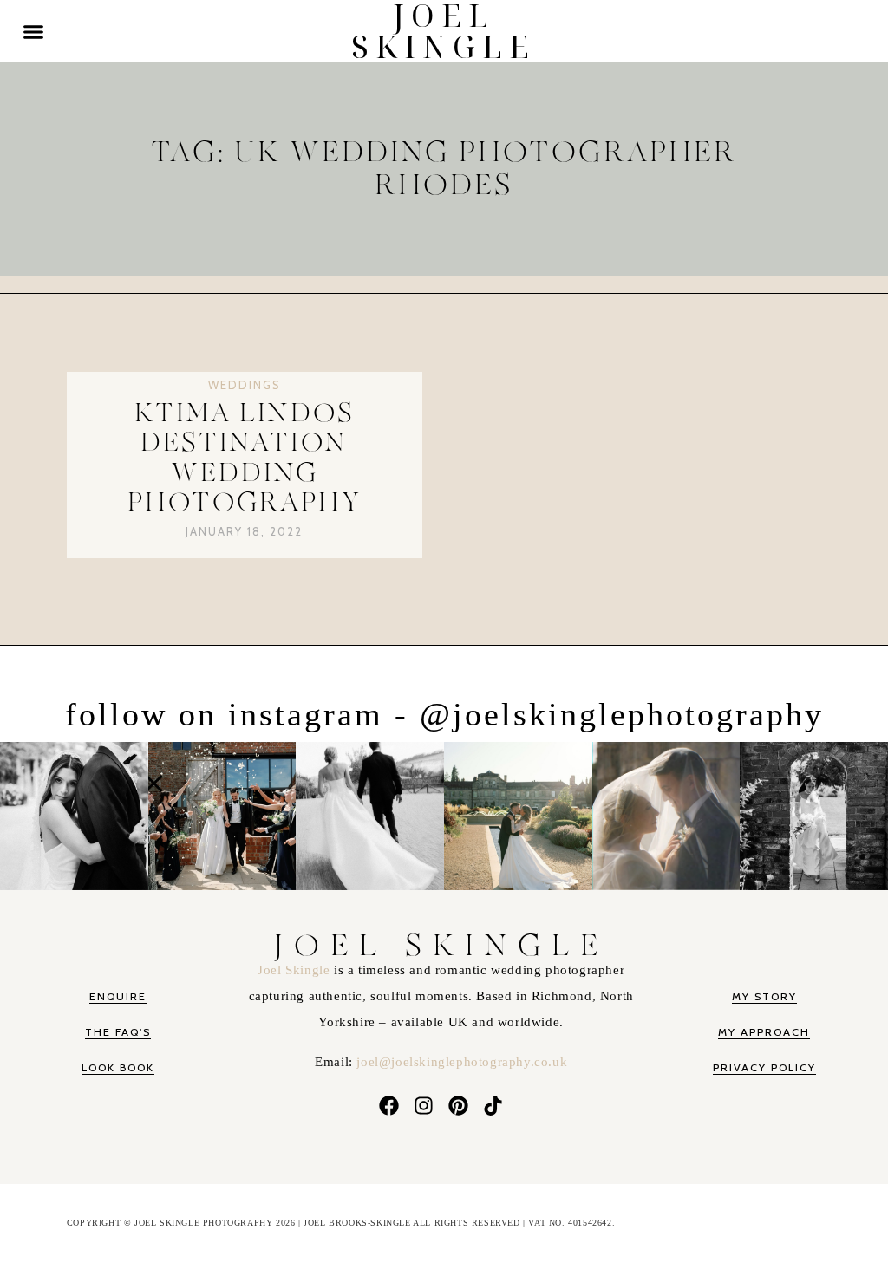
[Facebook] (388, 1106)
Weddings (244, 385)
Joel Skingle (296, 970)
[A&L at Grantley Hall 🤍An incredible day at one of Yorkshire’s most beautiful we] (518, 812)
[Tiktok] (493, 1106)
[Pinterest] (458, 1106)
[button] (33, 31)
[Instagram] (423, 1106)
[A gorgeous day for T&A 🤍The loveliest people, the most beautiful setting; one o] (814, 812)
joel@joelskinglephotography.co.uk (461, 1062)
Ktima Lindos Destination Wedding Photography (244, 458)
